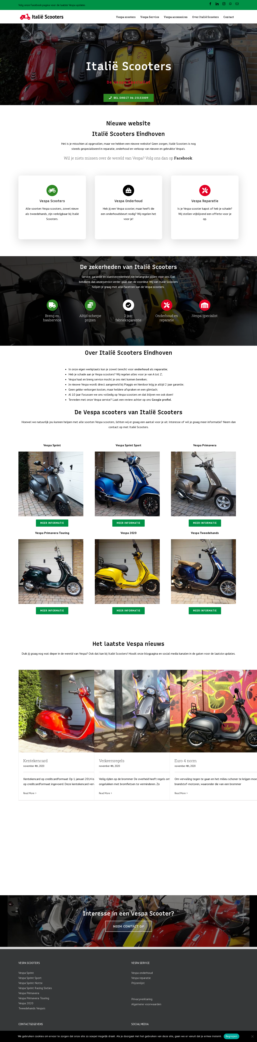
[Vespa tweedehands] (203, 541)
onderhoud (141, 369)
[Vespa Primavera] (203, 453)
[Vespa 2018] (127, 541)
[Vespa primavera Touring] (50, 541)
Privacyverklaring (141, 999)
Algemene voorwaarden (146, 1004)
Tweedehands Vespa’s (31, 1008)
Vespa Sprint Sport (30, 978)
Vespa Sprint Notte (30, 983)
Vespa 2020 (25, 1003)
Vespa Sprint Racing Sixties (35, 988)
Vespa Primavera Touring (33, 998)
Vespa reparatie (141, 978)
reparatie (160, 369)
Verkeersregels (111, 760)
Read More (28, 793)
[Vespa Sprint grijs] (50, 453)
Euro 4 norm (186, 760)
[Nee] (252, 1036)
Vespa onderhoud (142, 973)
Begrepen (231, 1036)
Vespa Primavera (28, 993)
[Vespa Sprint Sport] (127, 453)
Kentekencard (35, 760)
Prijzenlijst (138, 983)
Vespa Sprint (26, 973)
